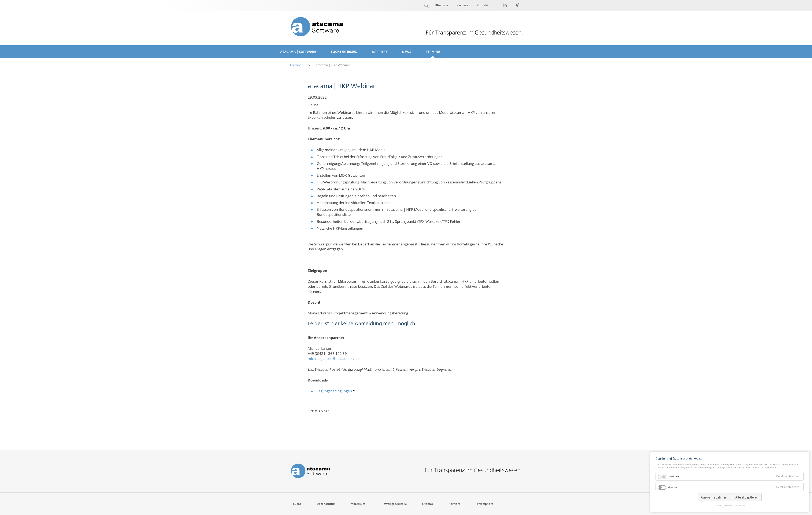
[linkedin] (505, 5)
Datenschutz (728, 506)
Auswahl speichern (714, 497)
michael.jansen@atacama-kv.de (334, 358)
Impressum (740, 506)
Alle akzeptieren (747, 497)
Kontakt (718, 506)
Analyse (672, 486)
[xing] (517, 5)
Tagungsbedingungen (334, 390)
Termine (296, 65)
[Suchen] (426, 5)
